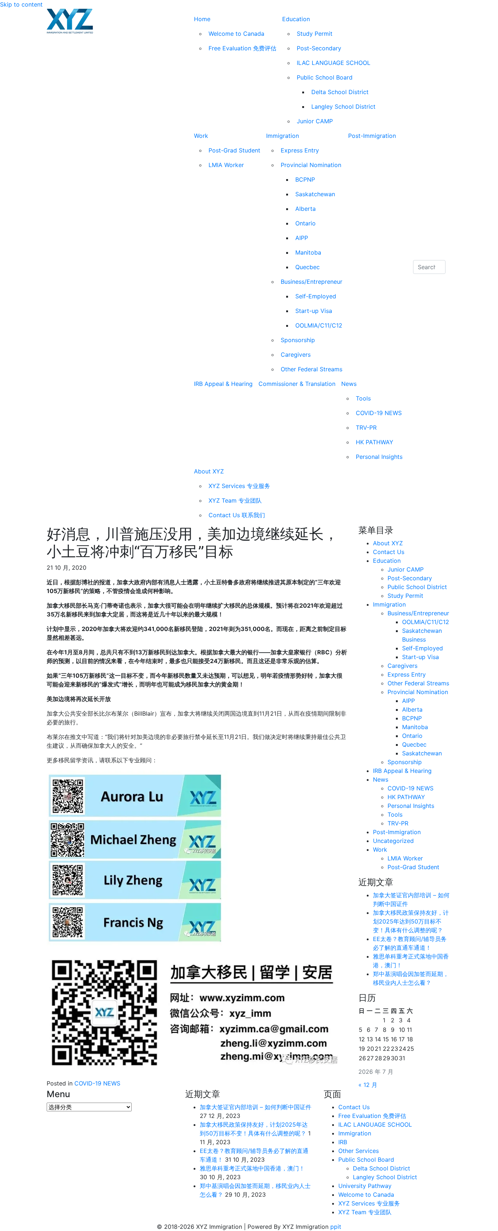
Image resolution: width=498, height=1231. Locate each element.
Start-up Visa (313, 310)
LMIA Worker (226, 165)
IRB (342, 1142)
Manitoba (308, 252)
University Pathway (365, 1185)
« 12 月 (367, 1084)
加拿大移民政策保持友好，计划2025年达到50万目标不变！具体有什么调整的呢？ (411, 921)
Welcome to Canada (236, 33)
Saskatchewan (315, 194)
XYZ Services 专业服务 (239, 485)
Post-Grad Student (234, 150)
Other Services (358, 1150)
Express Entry (300, 150)
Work (201, 135)
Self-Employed (315, 296)
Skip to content (21, 4)
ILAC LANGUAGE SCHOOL (333, 62)
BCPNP (305, 179)
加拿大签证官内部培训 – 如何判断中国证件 (255, 1107)
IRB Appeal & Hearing (223, 383)
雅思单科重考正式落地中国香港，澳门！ (252, 1168)
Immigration (282, 135)
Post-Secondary (319, 48)
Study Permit (314, 33)
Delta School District (340, 92)
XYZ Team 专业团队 (235, 500)
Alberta (305, 208)
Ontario (305, 223)
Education (296, 19)
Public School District (417, 587)
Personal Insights (379, 456)
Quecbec (307, 267)
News (349, 383)
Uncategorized (393, 840)
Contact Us (388, 552)
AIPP (301, 237)
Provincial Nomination (311, 165)
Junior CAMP (315, 121)
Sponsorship (298, 340)
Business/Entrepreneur (311, 281)
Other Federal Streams (311, 369)
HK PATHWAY (374, 442)
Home (202, 19)
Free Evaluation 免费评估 (242, 48)
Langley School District (343, 106)
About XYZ (209, 471)
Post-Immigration (372, 135)
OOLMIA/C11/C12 (318, 325)
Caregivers (296, 354)
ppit (335, 1226)
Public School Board (325, 77)
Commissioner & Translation (296, 383)
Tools (363, 398)
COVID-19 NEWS (379, 413)
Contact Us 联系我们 (237, 515)
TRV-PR (366, 427)
